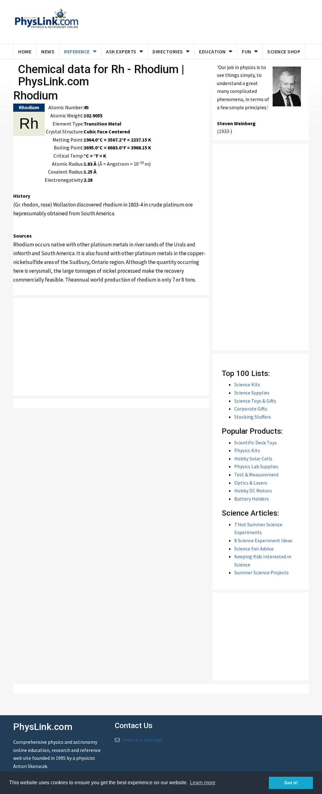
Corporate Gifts (250, 408)
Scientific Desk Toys (255, 442)
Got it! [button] (291, 782)
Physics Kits (247, 450)
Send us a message (143, 740)
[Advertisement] (204, 20)
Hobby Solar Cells (253, 458)
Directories (168, 51)
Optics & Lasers (250, 483)
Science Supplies (251, 392)
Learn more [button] (202, 782)
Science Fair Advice (254, 548)
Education (212, 51)
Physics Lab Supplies (256, 466)
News (47, 51)
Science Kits (247, 384)
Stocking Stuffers (252, 417)
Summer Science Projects (261, 572)
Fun (246, 51)
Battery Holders (251, 499)
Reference (77, 51)
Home (24, 51)
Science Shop (283, 51)
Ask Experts (121, 51)
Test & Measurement (256, 474)
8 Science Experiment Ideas (263, 540)
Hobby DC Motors (253, 490)
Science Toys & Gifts (255, 401)
